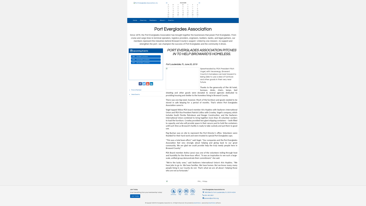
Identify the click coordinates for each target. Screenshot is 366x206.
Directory (143, 20)
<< (166, 3)
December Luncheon (143, 62)
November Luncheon (142, 59)
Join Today (135, 196)
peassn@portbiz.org (211, 198)
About (162, 20)
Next (240, 183)
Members (152, 20)
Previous (163, 183)
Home (135, 20)
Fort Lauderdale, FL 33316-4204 (220, 192)
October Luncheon (142, 56)
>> (199, 3)
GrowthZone (197, 203)
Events (170, 20)
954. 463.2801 (209, 195)
